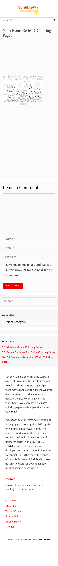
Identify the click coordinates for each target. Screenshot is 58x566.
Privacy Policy (13, 516)
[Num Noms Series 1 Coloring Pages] (23, 103)
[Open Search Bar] (54, 20)
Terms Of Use (13, 511)
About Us (10, 506)
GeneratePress (43, 539)
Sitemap (10, 526)
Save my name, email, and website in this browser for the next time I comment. (29, 270)
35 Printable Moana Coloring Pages (22, 347)
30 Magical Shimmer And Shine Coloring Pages (28, 352)
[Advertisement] (29, 58)
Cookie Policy (13, 521)
